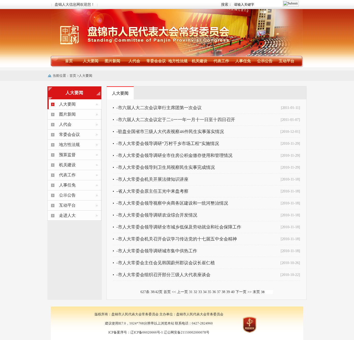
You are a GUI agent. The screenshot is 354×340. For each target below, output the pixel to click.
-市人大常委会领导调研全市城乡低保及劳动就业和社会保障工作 (178, 227)
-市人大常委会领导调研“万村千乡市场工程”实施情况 (167, 143)
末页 (256, 292)
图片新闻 (112, 61)
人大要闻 (90, 61)
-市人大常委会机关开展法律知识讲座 (152, 179)
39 (228, 292)
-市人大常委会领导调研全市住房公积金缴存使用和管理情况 (174, 155)
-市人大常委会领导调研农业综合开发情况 (156, 215)
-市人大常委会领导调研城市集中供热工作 (156, 250)
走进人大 (67, 215)
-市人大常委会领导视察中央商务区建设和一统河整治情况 (172, 203)
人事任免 (243, 61)
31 (191, 292)
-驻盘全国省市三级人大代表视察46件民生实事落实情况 (170, 131)
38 (223, 292)
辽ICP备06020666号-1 (146, 332)
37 (219, 292)
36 (214, 292)
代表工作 (221, 61)
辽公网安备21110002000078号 (186, 332)
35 (209, 292)
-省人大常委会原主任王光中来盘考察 (152, 191)
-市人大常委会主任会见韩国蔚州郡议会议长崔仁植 (165, 262)
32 (195, 292)
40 (233, 292)
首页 (69, 61)
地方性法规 (178, 61)
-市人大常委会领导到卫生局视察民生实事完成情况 (165, 167)
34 (205, 292)
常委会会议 (156, 61)
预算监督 (67, 154)
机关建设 (199, 61)
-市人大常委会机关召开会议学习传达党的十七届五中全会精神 (176, 239)
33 (200, 292)
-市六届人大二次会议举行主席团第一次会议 (159, 107)
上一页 (182, 292)
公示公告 (265, 61)
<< (174, 292)
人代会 (134, 61)
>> (249, 292)
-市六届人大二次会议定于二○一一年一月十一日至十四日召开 (175, 119)
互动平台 (286, 61)
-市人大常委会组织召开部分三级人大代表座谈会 (163, 274)
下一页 (241, 292)
